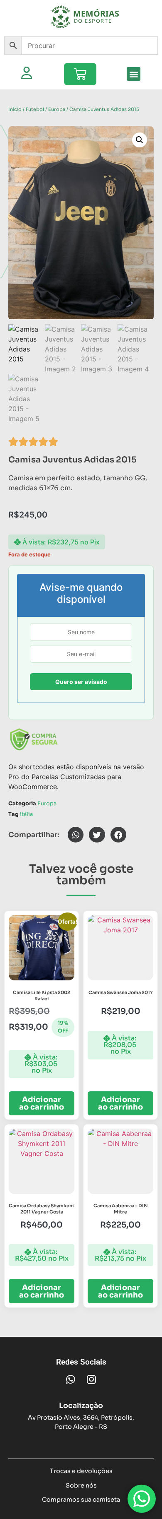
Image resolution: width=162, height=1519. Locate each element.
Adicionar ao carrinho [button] (41, 1103)
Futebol (35, 109)
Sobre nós (81, 1485)
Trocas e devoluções (81, 1471)
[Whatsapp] (70, 1379)
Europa (56, 109)
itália (26, 814)
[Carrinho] (80, 74)
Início (15, 109)
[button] (133, 74)
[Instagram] (91, 1379)
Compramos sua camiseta (81, 1499)
